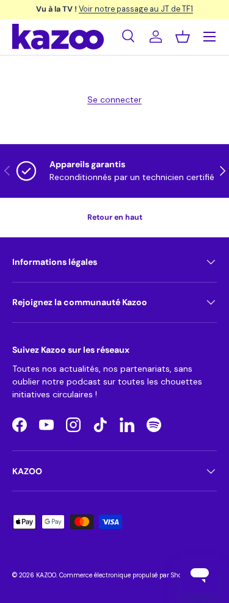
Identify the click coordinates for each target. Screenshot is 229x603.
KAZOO (46, 575)
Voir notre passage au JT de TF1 (136, 9)
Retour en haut (114, 217)
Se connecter (114, 99)
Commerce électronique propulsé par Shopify (126, 575)
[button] (182, 36)
